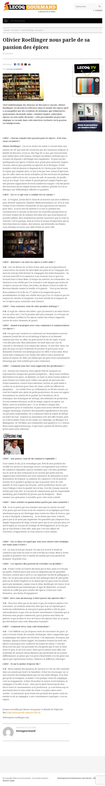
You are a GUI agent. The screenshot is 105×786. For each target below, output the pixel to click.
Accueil (7, 30)
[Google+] (22, 64)
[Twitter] (19, 64)
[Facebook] (15, 64)
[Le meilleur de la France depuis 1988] (30, 11)
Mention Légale (8, 780)
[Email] (25, 64)
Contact (98, 10)
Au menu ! (15, 30)
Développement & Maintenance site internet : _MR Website (79, 778)
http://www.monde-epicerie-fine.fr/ (24, 712)
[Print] (29, 64)
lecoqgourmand (14, 69)
